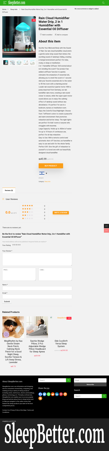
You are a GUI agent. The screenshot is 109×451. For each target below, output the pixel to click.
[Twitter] (44, 394)
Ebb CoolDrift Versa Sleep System (61, 344)
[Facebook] (40, 394)
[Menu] (4, 3)
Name (5, 285)
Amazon (41, 178)
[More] (40, 398)
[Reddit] (53, 394)
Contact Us (6, 410)
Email (4, 293)
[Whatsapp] (48, 394)
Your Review (7, 251)
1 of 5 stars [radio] (13, 244)
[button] (35, 17)
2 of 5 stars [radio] (14, 244)
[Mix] (65, 394)
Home (4, 9)
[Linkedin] (57, 394)
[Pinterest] (61, 394)
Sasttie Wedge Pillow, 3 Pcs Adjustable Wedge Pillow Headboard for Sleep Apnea (37, 346)
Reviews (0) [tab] (9, 190)
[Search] (103, 3)
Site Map (23, 410)
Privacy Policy (15, 410)
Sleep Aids (13, 9)
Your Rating (6, 245)
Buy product (51, 166)
